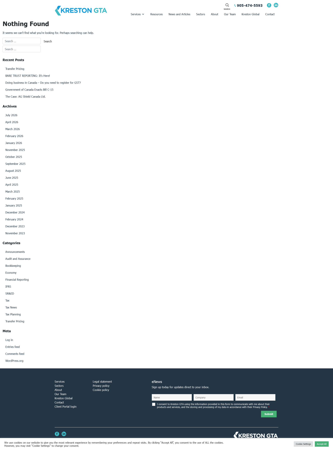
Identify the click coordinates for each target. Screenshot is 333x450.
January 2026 (13, 143)
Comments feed (14, 353)
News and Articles (179, 14)
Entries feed (12, 346)
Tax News (11, 307)
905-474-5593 (250, 5)
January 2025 (13, 205)
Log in (9, 339)
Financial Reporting (17, 279)
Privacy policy (101, 385)
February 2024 (14, 219)
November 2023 (15, 233)
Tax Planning (13, 314)
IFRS (8, 286)
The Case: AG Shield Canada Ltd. (25, 96)
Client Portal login (65, 406)
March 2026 (12, 129)
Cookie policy (101, 389)
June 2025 (11, 177)
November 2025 (15, 149)
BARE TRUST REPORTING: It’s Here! (27, 75)
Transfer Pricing (14, 68)
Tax (7, 300)
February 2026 (14, 136)
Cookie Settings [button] (303, 444)
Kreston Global (250, 14)
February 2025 (14, 198)
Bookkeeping (13, 265)
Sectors (200, 14)
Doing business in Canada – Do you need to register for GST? (43, 82)
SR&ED (9, 293)
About (214, 14)
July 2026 (11, 115)
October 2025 (13, 156)
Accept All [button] (322, 444)
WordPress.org (14, 360)
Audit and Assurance (17, 258)
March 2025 (12, 191)
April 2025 (11, 184)
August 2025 (13, 170)
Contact (270, 14)
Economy (10, 272)
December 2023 (15, 226)
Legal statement (102, 381)
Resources (156, 14)
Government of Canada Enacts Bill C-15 (29, 89)
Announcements (15, 251)
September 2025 (15, 163)
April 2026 (11, 122)
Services (136, 14)
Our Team (230, 14)
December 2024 (15, 212)
